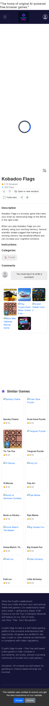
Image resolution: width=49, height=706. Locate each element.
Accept (18, 700)
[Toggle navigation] (5, 17)
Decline (30, 700)
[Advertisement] (24, 52)
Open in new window (28, 191)
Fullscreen (12, 197)
